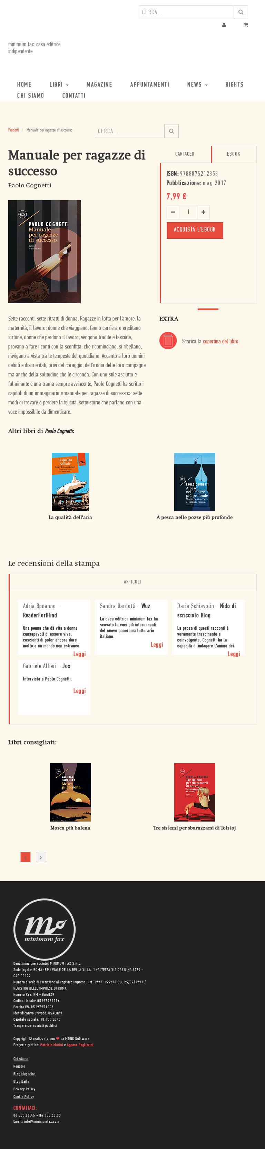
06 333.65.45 (24, 1115)
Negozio (19, 1066)
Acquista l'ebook (195, 230)
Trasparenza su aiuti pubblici (35, 1026)
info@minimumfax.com (41, 1122)
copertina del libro (220, 342)
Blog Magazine (24, 1074)
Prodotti (13, 130)
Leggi (79, 654)
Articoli (132, 582)
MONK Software (77, 1039)
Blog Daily (21, 1082)
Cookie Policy (23, 1097)
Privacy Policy (24, 1089)
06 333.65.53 (50, 1115)
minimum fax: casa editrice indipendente (34, 48)
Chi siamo (20, 1059)
